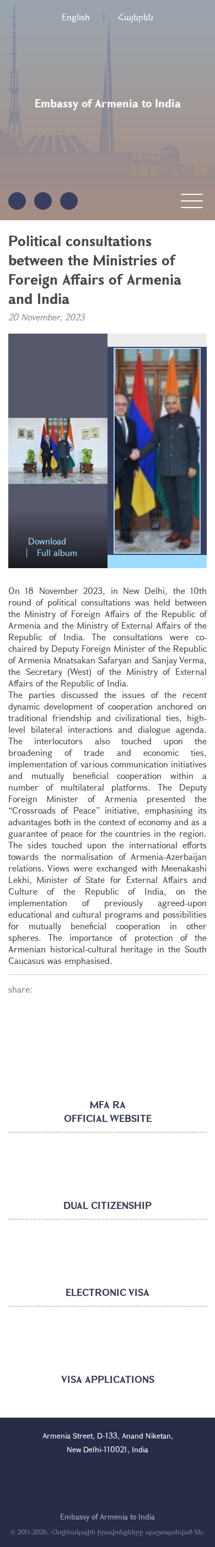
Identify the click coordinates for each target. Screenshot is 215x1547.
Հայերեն (135, 17)
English (76, 17)
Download (47, 541)
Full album (57, 553)
